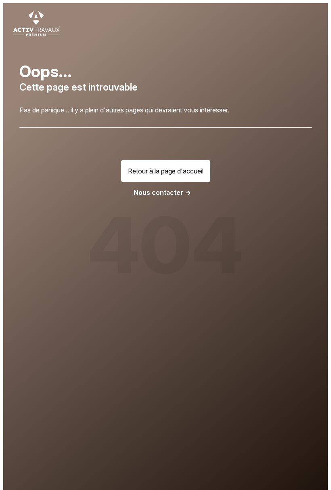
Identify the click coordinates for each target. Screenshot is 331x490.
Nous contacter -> (162, 192)
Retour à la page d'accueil (165, 171)
